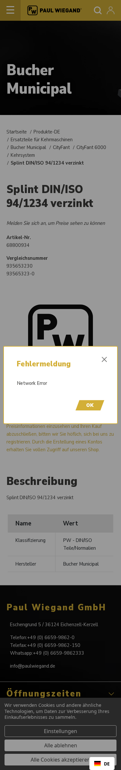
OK (90, 405)
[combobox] (102, 763)
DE (107, 764)
